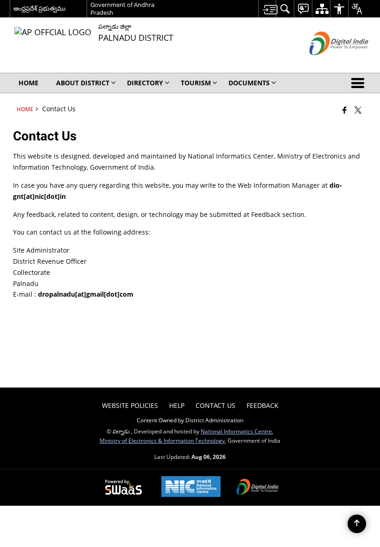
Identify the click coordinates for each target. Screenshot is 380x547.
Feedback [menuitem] (263, 405)
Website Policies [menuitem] (130, 405)
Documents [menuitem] (249, 82)
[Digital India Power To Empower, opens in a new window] (257, 488)
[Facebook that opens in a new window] (344, 110)
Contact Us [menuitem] (215, 405)
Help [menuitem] (176, 405)
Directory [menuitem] (145, 82)
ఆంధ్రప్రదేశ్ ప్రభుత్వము (39, 8)
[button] (359, 83)
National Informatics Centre (236, 431)
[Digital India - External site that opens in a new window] (327, 62)
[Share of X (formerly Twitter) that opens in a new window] (358, 110)
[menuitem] (267, 8)
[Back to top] (357, 524)
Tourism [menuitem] (196, 82)
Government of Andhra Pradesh (122, 8)
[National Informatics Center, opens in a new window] (191, 487)
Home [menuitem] (28, 82)
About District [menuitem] (82, 82)
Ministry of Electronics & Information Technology (162, 440)
